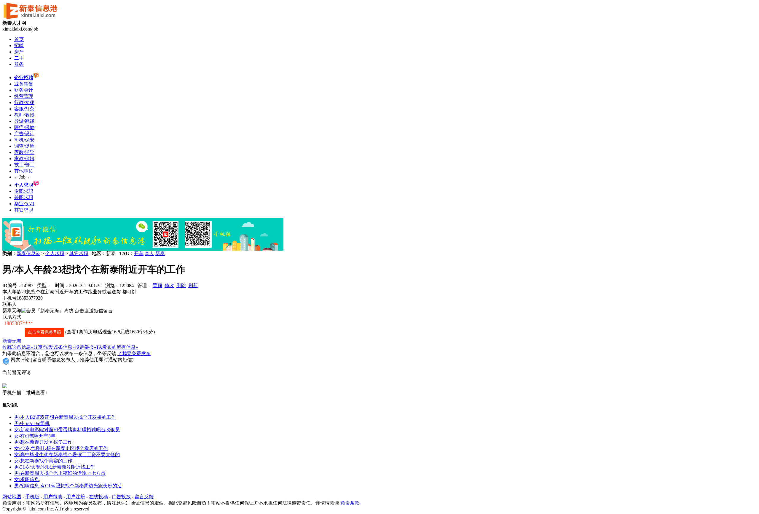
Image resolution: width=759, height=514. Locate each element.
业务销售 (23, 83)
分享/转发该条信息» (54, 347)
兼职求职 (23, 197)
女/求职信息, (27, 479)
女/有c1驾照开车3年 (34, 435)
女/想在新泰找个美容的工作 (43, 460)
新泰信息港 (28, 253)
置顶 (157, 285)
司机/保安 (24, 139)
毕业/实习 (24, 203)
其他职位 (23, 171)
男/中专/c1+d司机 (32, 423)
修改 (169, 285)
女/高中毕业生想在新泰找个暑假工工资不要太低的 (67, 454)
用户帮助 (52, 496)
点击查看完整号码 (44, 332)
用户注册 (75, 496)
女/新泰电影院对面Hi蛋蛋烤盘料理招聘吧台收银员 (67, 429)
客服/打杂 (24, 108)
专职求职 (23, 191)
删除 (181, 285)
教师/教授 (24, 114)
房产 (19, 51)
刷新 (193, 285)
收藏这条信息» (17, 347)
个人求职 (54, 253)
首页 (19, 39)
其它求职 (23, 209)
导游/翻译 (24, 121)
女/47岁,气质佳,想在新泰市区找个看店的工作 (61, 448)
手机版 (32, 496)
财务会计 (23, 90)
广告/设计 (24, 133)
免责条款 (349, 502)
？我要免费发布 (134, 353)
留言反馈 (144, 496)
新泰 (160, 253)
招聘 (19, 45)
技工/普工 (24, 164)
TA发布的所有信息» (117, 347)
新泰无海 (11, 340)
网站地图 (11, 496)
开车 (138, 253)
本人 (149, 253)
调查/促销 (24, 146)
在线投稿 (98, 496)
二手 (19, 58)
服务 (19, 64)
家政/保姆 (24, 158)
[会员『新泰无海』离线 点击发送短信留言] (67, 311)
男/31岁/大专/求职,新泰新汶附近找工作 (54, 467)
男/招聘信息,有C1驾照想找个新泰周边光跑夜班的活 (68, 485)
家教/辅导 (24, 152)
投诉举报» (85, 347)
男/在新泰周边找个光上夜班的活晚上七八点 (60, 473)
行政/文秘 (24, 102)
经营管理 (23, 96)
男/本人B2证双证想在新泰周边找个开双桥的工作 (65, 417)
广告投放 (121, 496)
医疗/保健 (24, 127)
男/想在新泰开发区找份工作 (43, 442)
